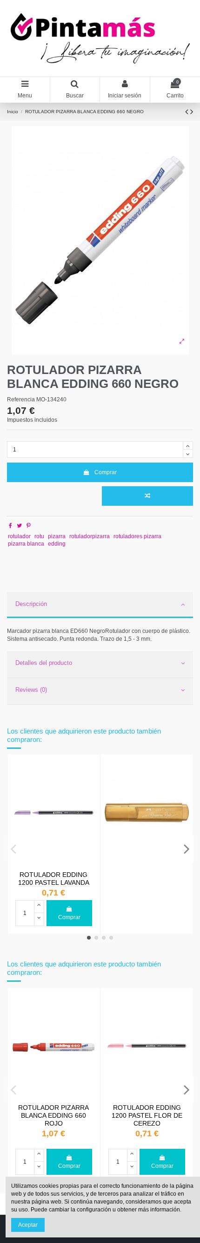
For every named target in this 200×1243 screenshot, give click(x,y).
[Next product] (191, 111)
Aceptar (28, 1225)
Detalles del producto (43, 662)
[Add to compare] (147, 496)
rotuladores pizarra (137, 536)
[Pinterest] (29, 525)
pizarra (57, 536)
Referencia (21, 399)
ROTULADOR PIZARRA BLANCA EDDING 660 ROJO (53, 1115)
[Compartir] (10, 525)
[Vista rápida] (89, 786)
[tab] (100, 605)
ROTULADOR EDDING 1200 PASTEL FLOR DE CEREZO (147, 1115)
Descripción (31, 603)
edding (57, 544)
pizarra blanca (26, 544)
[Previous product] (187, 111)
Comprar (105, 472)
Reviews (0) (31, 689)
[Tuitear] (19, 525)
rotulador (19, 536)
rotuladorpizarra (89, 536)
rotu (39, 536)
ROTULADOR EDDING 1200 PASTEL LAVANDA (53, 878)
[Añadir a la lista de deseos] (89, 771)
